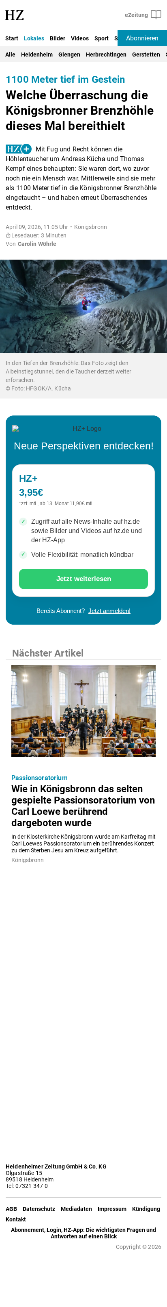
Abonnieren (142, 38)
